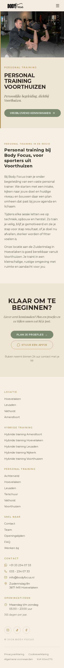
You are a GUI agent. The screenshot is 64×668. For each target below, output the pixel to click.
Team (8, 529)
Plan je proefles (32, 334)
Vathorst (9, 411)
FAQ (7, 542)
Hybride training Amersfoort (23, 434)
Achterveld (11, 476)
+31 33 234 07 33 (20, 565)
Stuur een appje (34, 344)
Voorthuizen (12, 506)
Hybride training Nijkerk (20, 452)
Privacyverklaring (14, 654)
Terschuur (11, 494)
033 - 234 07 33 (19, 571)
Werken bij (11, 548)
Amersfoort (12, 417)
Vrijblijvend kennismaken (30, 113)
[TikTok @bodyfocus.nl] (17, 630)
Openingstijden (14, 535)
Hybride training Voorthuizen (23, 458)
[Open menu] (57, 5)
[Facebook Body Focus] (26, 630)
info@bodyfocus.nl (21, 577)
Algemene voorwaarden (18, 659)
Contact (9, 523)
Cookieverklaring (38, 654)
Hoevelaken (12, 399)
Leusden (10, 405)
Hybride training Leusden (21, 446)
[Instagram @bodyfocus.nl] (7, 630)
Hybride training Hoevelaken (23, 440)
